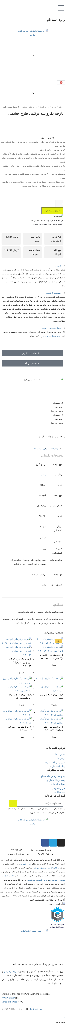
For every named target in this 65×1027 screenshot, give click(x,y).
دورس (23, 864)
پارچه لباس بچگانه (29, 107)
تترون (50, 868)
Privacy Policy (8, 998)
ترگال (56, 868)
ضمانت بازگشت (53, 293)
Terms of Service (9, 1002)
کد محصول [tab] (58, 403)
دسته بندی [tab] (58, 407)
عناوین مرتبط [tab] (57, 411)
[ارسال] (13, 803)
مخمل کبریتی (40, 868)
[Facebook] (45, 843)
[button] (32, 266)
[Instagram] (61, 843)
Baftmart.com (36, 1009)
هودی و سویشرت (57, 880)
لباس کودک (42, 880)
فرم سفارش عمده (51, 336)
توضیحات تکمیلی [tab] (51, 448)
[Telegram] (53, 843)
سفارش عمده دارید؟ (51, 328)
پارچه (54, 107)
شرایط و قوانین (11, 971)
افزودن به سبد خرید (52, 211)
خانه (60, 107)
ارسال (58, 266)
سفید (43, 475)
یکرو (29, 864)
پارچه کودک (44, 107)
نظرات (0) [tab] (38, 448)
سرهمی (32, 880)
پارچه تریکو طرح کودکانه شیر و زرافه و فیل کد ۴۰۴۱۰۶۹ (20, 662)
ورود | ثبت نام (56, 19)
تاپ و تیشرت (7, 876)
